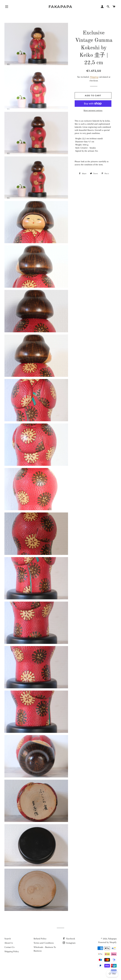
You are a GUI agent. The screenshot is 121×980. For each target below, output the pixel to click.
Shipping (94, 77)
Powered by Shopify (107, 942)
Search (7, 938)
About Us (8, 943)
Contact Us (9, 947)
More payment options (93, 110)
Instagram (71, 943)
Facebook (70, 938)
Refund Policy (40, 938)
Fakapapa (60, 6)
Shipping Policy (11, 951)
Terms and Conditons (44, 943)
